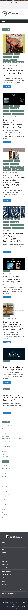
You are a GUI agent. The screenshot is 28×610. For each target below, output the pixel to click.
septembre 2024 (6, 484)
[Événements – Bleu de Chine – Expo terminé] (14, 354)
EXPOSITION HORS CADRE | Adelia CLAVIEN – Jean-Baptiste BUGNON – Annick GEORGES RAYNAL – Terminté (14, 181)
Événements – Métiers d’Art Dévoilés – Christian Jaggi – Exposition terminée (13, 237)
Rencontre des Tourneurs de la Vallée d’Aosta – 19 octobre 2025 (13, 72)
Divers (3, 428)
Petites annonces (7, 56)
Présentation (5, 546)
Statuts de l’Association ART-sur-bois (11, 590)
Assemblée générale (8, 54)
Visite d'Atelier (20, 62)
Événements (16, 105)
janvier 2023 (5, 502)
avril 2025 (4, 478)
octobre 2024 (5, 481)
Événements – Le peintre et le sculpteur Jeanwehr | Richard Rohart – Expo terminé (13, 325)
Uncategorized (7, 62)
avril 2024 (4, 491)
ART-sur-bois (16, 65)
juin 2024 (4, 489)
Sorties (14, 59)
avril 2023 (4, 499)
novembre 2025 (6, 471)
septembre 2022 (6, 507)
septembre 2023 (6, 494)
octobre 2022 (5, 504)
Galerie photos (5, 436)
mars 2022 (4, 517)
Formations (16, 54)
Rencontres (15, 56)
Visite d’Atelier (5, 584)
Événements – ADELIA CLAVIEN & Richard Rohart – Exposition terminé (12, 280)
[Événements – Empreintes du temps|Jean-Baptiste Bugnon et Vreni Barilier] (14, 99)
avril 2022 (4, 515)
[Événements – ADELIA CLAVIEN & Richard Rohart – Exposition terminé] (14, 264)
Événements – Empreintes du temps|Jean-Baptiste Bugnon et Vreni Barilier (13, 123)
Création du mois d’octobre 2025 (15, 5)
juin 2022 (4, 509)
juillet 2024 (4, 486)
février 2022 (5, 520)
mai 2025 (4, 476)
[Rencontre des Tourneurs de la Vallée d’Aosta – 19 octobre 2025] (14, 43)
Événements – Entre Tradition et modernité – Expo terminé (14, 397)
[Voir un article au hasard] (24, 21)
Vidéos (13, 62)
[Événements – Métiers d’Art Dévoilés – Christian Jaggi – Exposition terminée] (14, 212)
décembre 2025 (6, 468)
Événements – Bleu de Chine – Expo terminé (13, 368)
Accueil (3, 542)
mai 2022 (4, 512)
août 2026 (4, 466)
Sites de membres (7, 59)
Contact (4, 552)
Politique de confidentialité (9, 593)
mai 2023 (4, 496)
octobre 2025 (5, 473)
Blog (3, 549)
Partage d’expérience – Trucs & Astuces (12, 438)
